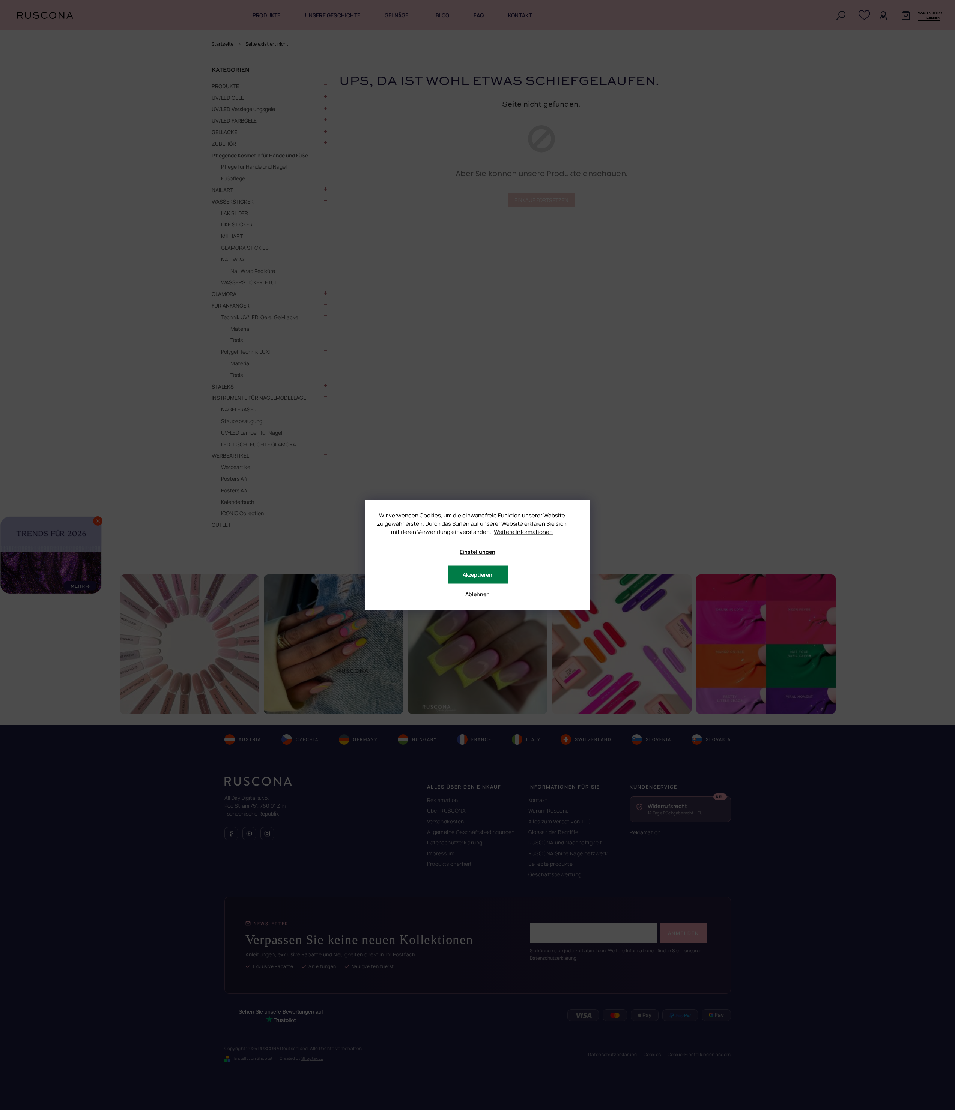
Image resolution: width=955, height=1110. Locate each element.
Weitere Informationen (523, 532)
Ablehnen (477, 594)
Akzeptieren (477, 574)
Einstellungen (477, 551)
